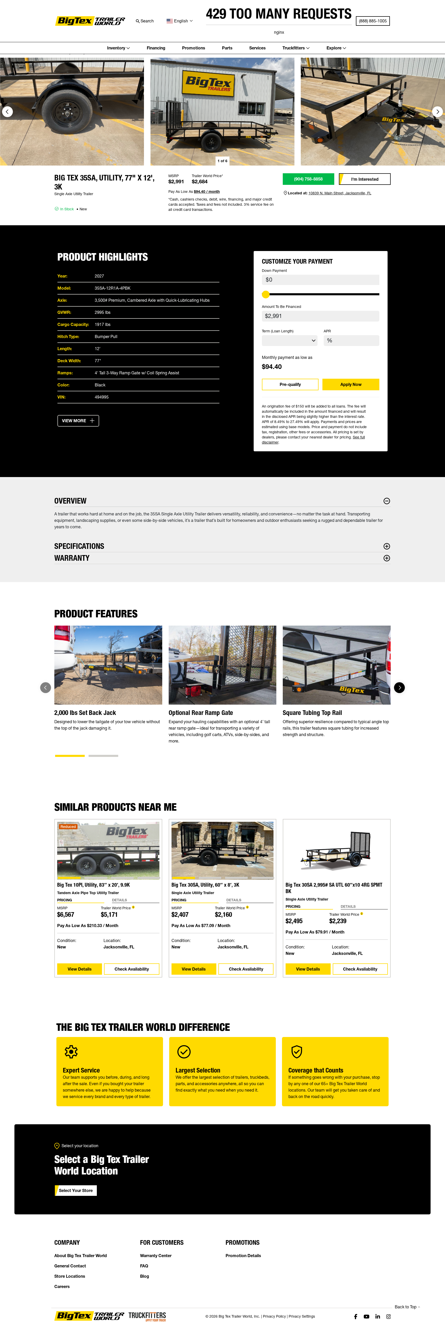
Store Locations (69, 1276)
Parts (227, 47)
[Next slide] (437, 111)
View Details (80, 969)
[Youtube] (367, 1316)
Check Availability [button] (132, 969)
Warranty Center (156, 1255)
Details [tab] (119, 900)
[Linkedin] (377, 1316)
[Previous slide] (45, 687)
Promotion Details (243, 1255)
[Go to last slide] (7, 111)
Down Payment (274, 270)
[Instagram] (388, 1316)
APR (327, 331)
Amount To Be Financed (281, 306)
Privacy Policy (274, 1316)
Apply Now (351, 384)
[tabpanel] (108, 929)
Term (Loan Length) (278, 331)
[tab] (70, 756)
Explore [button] (334, 47)
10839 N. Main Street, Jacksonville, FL (340, 193)
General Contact (70, 1265)
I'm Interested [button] (365, 179)
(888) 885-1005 (373, 20)
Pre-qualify (290, 384)
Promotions (193, 47)
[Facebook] (355, 1316)
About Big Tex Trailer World (80, 1255)
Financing (156, 47)
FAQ (144, 1265)
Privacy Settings (302, 1316)
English (181, 21)
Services (257, 47)
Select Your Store (76, 1190)
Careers (62, 1286)
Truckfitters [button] (294, 47)
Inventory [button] (116, 47)
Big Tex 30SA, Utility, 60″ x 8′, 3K (205, 885)
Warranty (72, 558)
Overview (70, 501)
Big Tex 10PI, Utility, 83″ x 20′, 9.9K (93, 885)
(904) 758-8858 (308, 179)
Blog (144, 1276)
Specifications (79, 546)
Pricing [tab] (64, 900)
